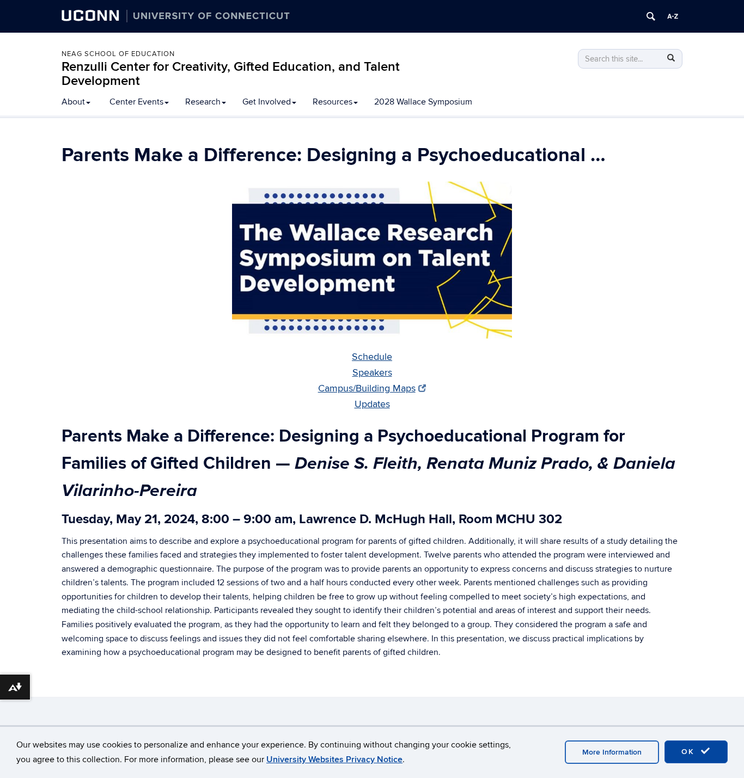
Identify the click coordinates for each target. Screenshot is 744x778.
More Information (612, 752)
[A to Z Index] (672, 16)
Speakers (372, 372)
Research (203, 101)
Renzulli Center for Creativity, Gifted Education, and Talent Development (231, 74)
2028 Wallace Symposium (423, 101)
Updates (372, 404)
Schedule (372, 357)
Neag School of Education (118, 54)
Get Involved (266, 101)
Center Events (136, 101)
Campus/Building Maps (367, 388)
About (73, 101)
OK (689, 751)
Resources (332, 101)
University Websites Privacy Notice (334, 759)
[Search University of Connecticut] (651, 16)
